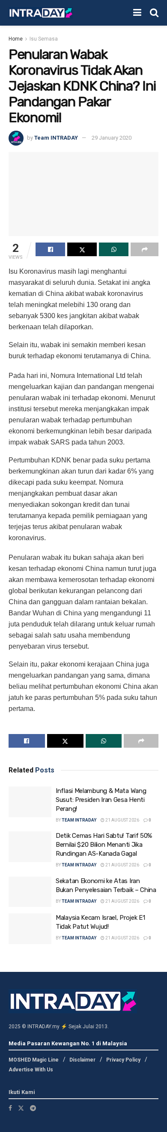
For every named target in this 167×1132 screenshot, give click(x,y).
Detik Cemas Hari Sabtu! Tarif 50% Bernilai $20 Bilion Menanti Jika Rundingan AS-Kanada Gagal (104, 844)
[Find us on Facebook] (10, 1108)
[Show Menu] (137, 13)
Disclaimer (82, 1060)
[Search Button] (154, 13)
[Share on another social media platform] (144, 249)
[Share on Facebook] (50, 249)
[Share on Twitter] (82, 249)
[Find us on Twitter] (21, 1108)
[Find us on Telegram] (33, 1108)
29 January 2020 (111, 138)
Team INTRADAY (56, 138)
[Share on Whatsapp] (113, 249)
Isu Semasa (44, 39)
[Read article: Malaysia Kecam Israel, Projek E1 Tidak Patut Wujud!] (30, 928)
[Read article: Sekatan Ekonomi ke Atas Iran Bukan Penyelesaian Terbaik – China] (30, 892)
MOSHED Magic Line (34, 1060)
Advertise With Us (31, 1070)
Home (16, 39)
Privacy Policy (123, 1060)
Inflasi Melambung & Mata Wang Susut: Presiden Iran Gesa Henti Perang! (101, 800)
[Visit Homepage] (41, 13)
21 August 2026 (121, 820)
